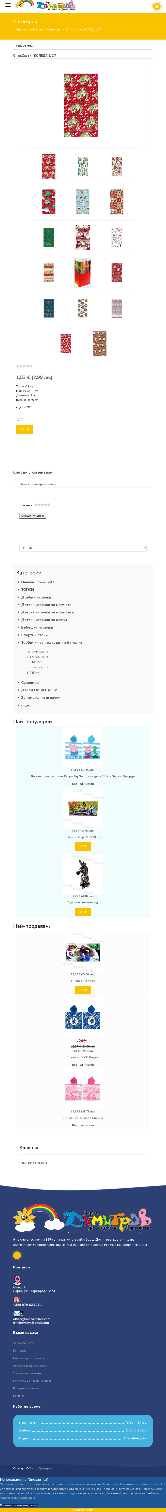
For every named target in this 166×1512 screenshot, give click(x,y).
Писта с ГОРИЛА (83, 981)
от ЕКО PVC (35, 662)
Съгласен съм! (83, 1509)
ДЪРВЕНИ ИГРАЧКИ (39, 690)
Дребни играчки (36, 597)
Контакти (19, 1351)
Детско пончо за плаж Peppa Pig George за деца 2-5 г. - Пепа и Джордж (83, 776)
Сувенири (30, 682)
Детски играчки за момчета (46, 604)
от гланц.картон (37, 667)
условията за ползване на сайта (35, 1484)
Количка (18, 1396)
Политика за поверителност (32, 1381)
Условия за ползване (27, 1373)
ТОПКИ (27, 589)
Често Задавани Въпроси (30, 1366)
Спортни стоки (34, 635)
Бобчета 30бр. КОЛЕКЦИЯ (83, 837)
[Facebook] (157, 6)
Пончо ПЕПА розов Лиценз (83, 1118)
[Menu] (8, 5)
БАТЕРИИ (33, 673)
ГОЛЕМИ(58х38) (37, 652)
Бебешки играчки (37, 627)
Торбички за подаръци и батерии (51, 642)
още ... (26, 705)
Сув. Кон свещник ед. (83, 902)
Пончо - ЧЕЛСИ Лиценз (83, 1057)
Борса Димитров (41, 1468)
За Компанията (23, 1343)
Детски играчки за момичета (47, 612)
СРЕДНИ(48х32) (37, 657)
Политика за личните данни (18, 1505)
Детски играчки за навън (44, 619)
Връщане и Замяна (26, 1388)
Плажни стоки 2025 (38, 582)
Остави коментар (33, 516)
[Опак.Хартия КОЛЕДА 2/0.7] (80, 105)
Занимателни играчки (41, 697)
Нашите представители (29, 1358)
